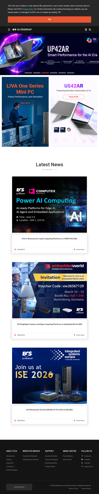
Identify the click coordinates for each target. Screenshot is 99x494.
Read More (25, 103)
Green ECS (10, 463)
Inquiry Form (88, 466)
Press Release (68, 456)
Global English (19, 487)
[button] (7, 53)
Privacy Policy (27, 9)
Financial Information (30, 456)
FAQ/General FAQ (51, 463)
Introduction (10, 456)
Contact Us (10, 466)
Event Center (67, 459)
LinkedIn (87, 463)
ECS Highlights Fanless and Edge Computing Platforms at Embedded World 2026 (49, 324)
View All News (49, 169)
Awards (9, 459)
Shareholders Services (31, 459)
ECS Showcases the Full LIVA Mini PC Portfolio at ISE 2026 (49, 410)
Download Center (51, 456)
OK (49, 19)
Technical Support (51, 459)
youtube (87, 459)
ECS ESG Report (12, 470)
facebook (87, 456)
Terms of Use (73, 488)
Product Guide (50, 466)
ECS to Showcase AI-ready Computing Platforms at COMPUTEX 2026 (49, 239)
